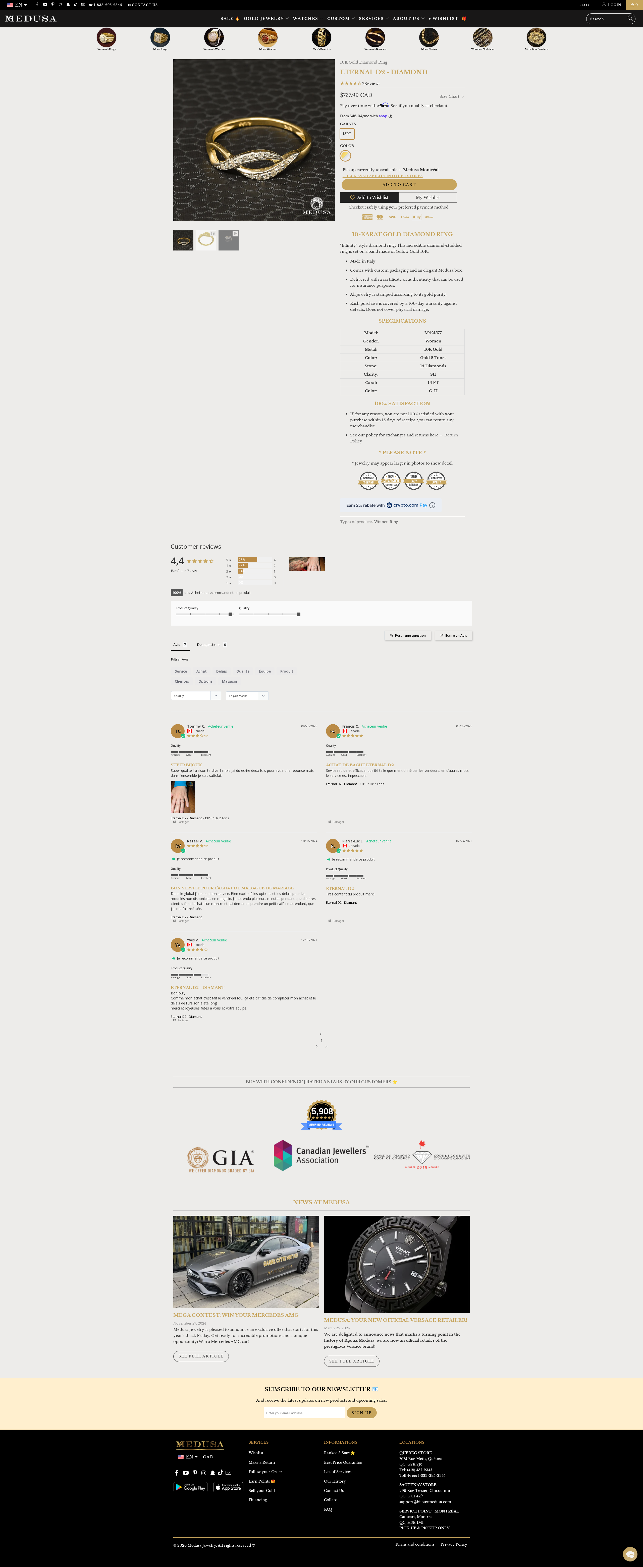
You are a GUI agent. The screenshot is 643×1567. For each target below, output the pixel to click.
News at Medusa (321, 1202)
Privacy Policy (454, 1544)
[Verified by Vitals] (61, 1554)
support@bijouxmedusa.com (425, 1502)
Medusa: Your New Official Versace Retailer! (395, 1320)
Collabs (330, 1500)
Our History (335, 1481)
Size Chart (450, 96)
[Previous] (178, 141)
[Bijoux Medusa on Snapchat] (68, 5)
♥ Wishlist (443, 18)
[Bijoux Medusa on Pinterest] (52, 5)
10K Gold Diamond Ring (363, 62)
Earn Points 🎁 (262, 1481)
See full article (201, 1356)
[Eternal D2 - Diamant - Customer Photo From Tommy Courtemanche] (316, 564)
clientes (182, 681)
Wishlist (256, 1453)
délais (221, 671)
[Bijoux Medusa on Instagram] (60, 5)
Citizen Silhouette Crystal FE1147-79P (66, 1548)
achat (201, 671)
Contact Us (334, 1490)
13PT (347, 134)
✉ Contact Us (143, 5)
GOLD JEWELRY (264, 18)
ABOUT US (407, 18)
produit (286, 671)
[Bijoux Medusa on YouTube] (44, 5)
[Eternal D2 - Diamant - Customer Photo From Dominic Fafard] (298, 564)
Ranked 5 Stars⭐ (339, 1453)
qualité (242, 671)
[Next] (330, 141)
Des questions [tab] (208, 644)
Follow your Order (265, 1472)
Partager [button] (183, 822)
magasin (229, 681)
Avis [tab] (176, 644)
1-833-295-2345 (432, 1475)
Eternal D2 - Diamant (186, 818)
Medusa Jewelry (202, 1545)
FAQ (328, 1509)
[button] (630, 1554)
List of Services (337, 1472)
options (205, 681)
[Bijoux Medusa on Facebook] (37, 5)
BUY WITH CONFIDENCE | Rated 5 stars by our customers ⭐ (321, 1081)
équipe (265, 671)
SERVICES (372, 18)
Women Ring (386, 522)
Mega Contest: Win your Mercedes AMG (236, 1315)
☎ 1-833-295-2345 (105, 5)
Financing (258, 1500)
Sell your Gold (262, 1490)
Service (181, 671)
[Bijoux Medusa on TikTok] (76, 5)
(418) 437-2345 (419, 1470)
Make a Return (262, 1462)
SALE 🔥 (230, 18)
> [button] (326, 1046)
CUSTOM (339, 18)
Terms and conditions (414, 1544)
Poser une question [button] (410, 635)
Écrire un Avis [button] (456, 635)
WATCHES (306, 18)
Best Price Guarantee (343, 1462)
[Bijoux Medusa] (54, 18)
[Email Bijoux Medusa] (83, 5)
